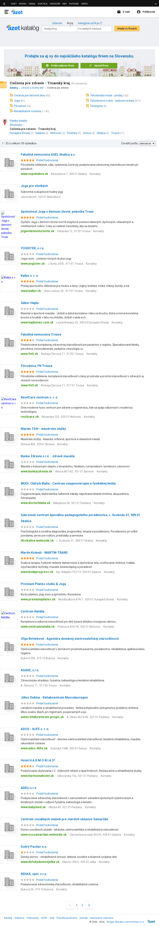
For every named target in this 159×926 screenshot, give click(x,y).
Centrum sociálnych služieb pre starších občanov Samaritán (64, 819)
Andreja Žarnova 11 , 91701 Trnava (62, 353)
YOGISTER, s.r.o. (32, 248)
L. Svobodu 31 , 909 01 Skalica (75, 540)
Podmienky (33, 918)
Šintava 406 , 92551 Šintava (37, 444)
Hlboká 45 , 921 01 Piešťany (65, 807)
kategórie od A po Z (90, 23)
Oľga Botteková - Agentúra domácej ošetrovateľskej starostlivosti (70, 639)
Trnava (115, 133)
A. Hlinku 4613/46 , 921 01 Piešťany (88, 717)
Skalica (101, 133)
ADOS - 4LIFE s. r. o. (35, 729)
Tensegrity (96, 105)
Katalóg (8, 918)
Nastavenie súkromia (101, 918)
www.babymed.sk (33, 807)
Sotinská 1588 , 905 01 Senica (68, 748)
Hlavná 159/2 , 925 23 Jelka (79, 861)
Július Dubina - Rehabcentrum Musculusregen (54, 697)
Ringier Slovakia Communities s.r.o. (125, 922)
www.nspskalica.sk (34, 174)
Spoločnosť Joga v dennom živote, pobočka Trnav (57, 211)
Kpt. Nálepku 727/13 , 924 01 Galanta (78, 572)
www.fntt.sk (29, 354)
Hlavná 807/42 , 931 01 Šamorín (74, 471)
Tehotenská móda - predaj (106, 95)
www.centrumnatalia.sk (38, 626)
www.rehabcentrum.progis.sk (42, 717)
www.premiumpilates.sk (38, 599)
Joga (17, 100)
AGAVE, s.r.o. (30, 670)
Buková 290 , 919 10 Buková (38, 658)
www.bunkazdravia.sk (36, 471)
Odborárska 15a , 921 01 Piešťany (77, 775)
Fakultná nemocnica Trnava (41, 334)
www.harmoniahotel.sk (37, 776)
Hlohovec (55, 133)
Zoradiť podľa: (129, 143)
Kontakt (84, 918)
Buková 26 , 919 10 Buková (37, 889)
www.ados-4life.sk (34, 748)
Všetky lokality (18, 120)
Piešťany (72, 133)
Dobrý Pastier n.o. (34, 846)
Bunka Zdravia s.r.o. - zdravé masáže (48, 456)
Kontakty (95, 173)
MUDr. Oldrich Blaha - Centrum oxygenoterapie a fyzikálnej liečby (68, 483)
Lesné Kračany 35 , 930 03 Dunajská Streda (82, 322)
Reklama (19, 918)
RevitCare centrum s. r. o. (39, 397)
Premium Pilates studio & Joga (43, 584)
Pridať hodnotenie (47, 160)
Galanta (40, 133)
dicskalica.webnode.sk (37, 540)
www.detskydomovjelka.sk (40, 862)
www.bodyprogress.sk (37, 572)
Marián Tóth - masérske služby (43, 429)
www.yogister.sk (33, 263)
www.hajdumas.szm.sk (37, 322)
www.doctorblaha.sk (35, 503)
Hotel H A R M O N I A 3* (38, 760)
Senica (87, 133)
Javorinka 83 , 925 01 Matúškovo (41, 196)
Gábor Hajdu (30, 303)
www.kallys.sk (31, 291)
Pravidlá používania (67, 918)
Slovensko (16, 124)
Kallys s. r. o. (30, 276)
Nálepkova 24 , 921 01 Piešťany (72, 503)
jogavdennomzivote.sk (37, 231)
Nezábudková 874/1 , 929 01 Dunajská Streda (86, 599)
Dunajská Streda (20, 133)
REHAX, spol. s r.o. (34, 874)
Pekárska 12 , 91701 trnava (73, 231)
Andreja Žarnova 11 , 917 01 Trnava (62, 385)
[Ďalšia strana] (89, 905)
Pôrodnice (20, 105)
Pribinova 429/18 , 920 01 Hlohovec (79, 626)
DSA (52, 918)
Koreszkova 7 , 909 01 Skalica (69, 173)
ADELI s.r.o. (29, 788)
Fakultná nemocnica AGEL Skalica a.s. (48, 154)
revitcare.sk (30, 417)
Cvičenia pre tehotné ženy (29, 95)
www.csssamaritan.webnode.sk (44, 834)
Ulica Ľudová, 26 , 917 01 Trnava (63, 291)
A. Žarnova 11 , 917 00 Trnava (39, 685)
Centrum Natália (32, 611)
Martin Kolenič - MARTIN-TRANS (44, 552)
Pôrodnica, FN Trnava (36, 366)
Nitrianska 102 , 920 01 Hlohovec (61, 416)
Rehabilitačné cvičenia (27, 111)
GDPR (44, 918)
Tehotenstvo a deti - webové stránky (112, 100)
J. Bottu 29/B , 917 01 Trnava (65, 263)
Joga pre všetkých (34, 186)
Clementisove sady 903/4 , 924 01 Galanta (95, 834)
